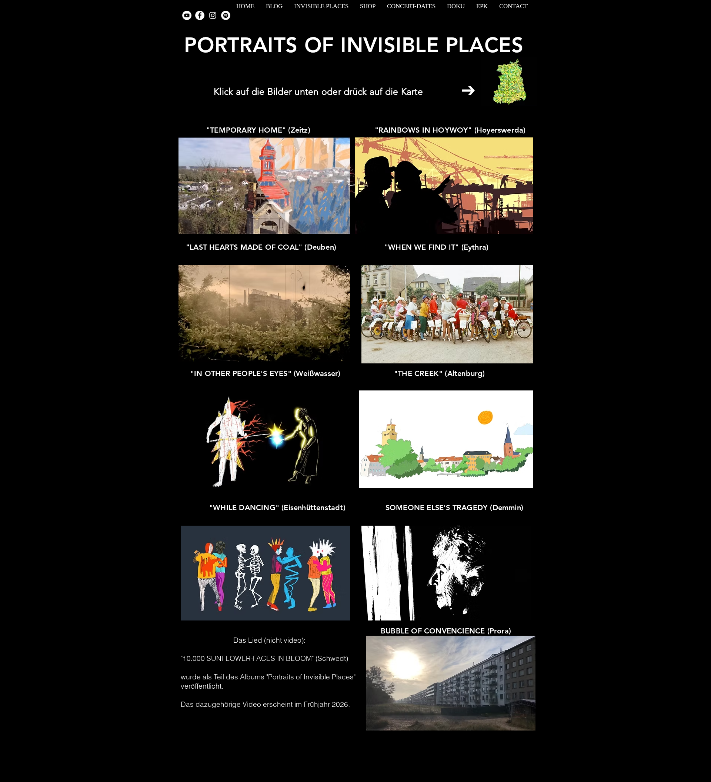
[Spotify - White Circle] (225, 15)
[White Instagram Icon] (212, 15)
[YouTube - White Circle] (186, 15)
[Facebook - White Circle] (199, 15)
